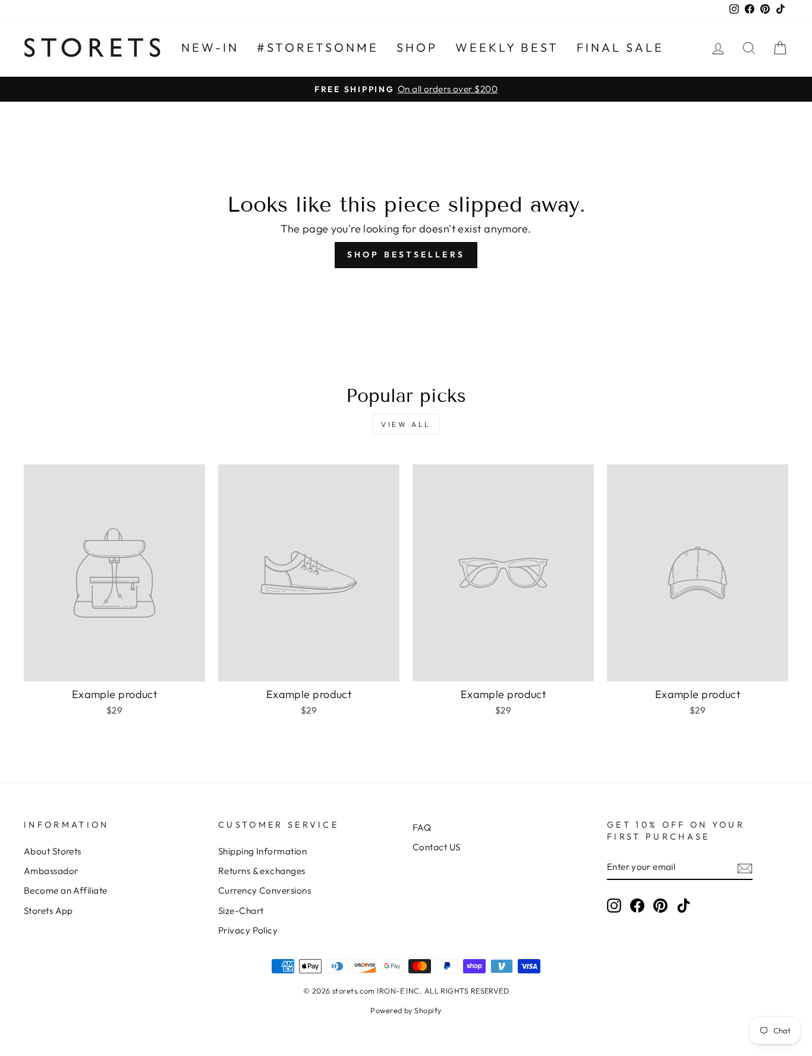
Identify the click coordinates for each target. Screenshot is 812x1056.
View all (406, 424)
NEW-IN (210, 47)
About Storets (52, 851)
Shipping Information (262, 851)
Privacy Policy (248, 930)
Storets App (48, 910)
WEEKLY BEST (507, 47)
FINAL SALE (620, 47)
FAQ (422, 827)
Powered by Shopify (405, 1010)
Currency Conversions (264, 890)
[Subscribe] (745, 867)
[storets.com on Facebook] (637, 905)
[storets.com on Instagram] (614, 905)
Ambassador (51, 870)
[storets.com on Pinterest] (660, 905)
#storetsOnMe (318, 47)
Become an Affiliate (66, 890)
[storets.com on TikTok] (683, 905)
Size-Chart (241, 910)
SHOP (417, 47)
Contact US (437, 847)
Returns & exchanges (262, 870)
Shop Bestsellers (406, 254)
